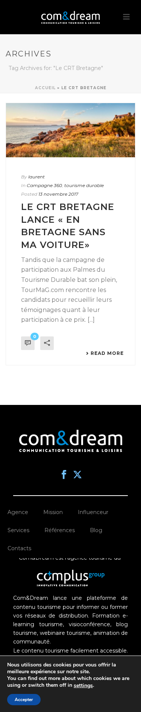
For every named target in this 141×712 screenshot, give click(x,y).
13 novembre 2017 (58, 194)
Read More (107, 353)
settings (83, 685)
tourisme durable (84, 185)
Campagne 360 (44, 185)
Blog (96, 530)
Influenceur (93, 512)
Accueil (45, 87)
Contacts (19, 548)
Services (18, 530)
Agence (18, 512)
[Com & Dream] (71, 17)
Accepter (24, 700)
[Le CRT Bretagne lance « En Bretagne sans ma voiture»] (70, 130)
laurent (36, 177)
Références (59, 530)
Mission (53, 512)
